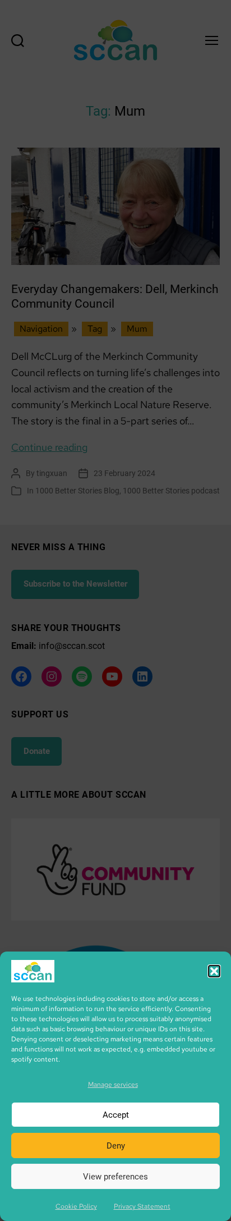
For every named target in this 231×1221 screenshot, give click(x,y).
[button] (214, 971)
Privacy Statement (142, 1206)
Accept (116, 1115)
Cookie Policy (76, 1206)
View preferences (115, 1177)
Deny (116, 1146)
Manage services (113, 1084)
